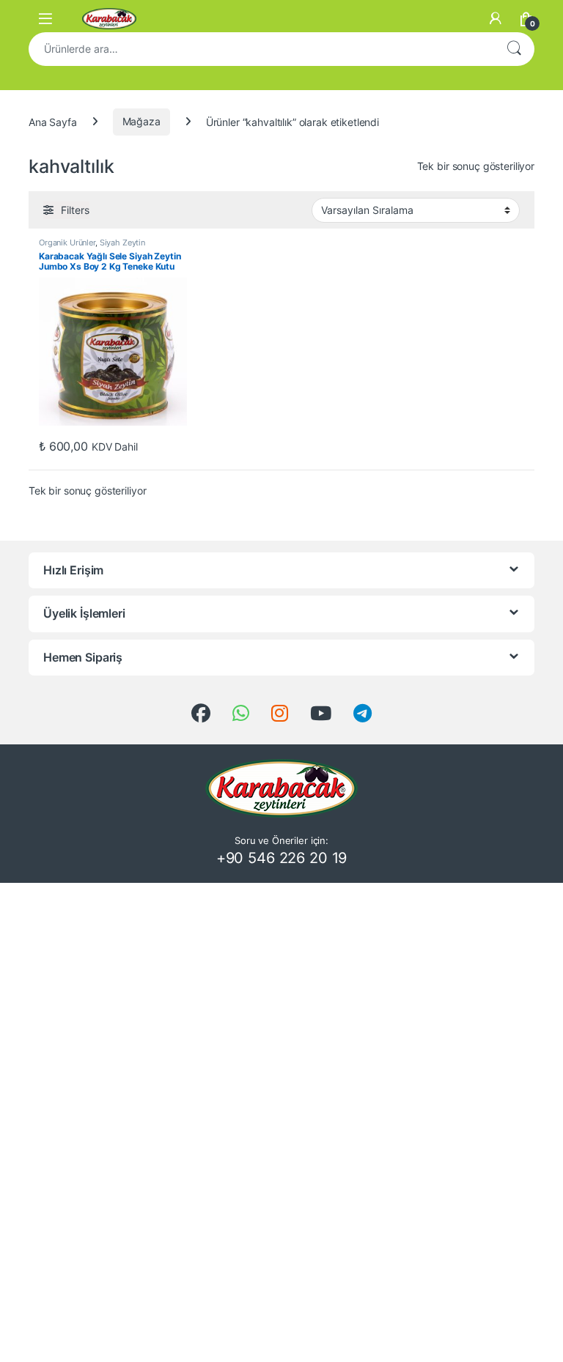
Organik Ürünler (67, 242)
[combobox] (261, 49)
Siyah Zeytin (122, 242)
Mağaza (141, 121)
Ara (513, 49)
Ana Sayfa (53, 121)
